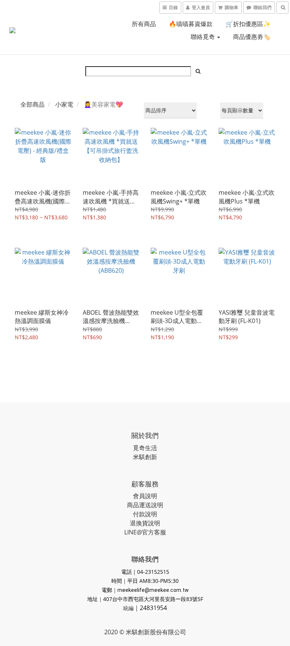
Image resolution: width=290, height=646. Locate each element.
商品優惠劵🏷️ (252, 37)
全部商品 (32, 104)
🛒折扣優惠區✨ (248, 24)
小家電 (64, 104)
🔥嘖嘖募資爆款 (191, 24)
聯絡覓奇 (203, 37)
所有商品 (144, 24)
